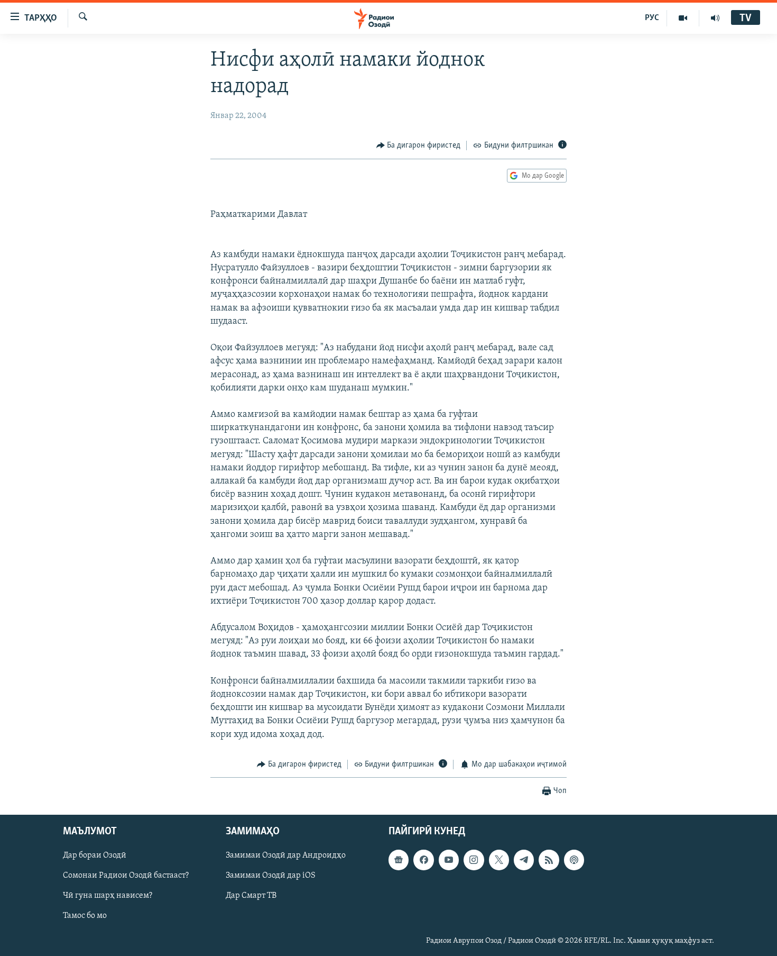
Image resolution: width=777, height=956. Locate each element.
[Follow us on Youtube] (449, 860)
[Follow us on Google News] (398, 860)
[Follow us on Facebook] (423, 860)
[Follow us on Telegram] (524, 860)
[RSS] (549, 860)
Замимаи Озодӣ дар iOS (271, 876)
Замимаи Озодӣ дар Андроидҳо (286, 856)
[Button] (418, 145)
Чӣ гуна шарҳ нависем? (107, 896)
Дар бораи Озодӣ (94, 856)
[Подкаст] (574, 860)
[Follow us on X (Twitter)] (499, 860)
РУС (652, 18)
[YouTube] (683, 18)
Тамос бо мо (85, 916)
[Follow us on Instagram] (474, 860)
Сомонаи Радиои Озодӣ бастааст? (126, 876)
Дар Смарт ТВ (251, 896)
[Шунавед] (715, 18)
